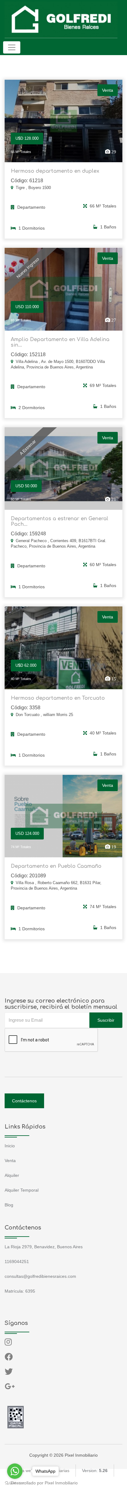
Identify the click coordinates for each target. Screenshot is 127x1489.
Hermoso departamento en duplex (55, 171)
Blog (9, 1204)
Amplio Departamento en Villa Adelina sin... (60, 342)
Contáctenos (24, 1100)
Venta (10, 1160)
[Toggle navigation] (11, 47)
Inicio (10, 1145)
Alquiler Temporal (22, 1190)
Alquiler (12, 1175)
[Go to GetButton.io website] (15, 1483)
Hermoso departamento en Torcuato (58, 698)
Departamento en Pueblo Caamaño (56, 866)
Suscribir (105, 1020)
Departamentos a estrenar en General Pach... (59, 521)
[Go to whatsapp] (15, 1471)
